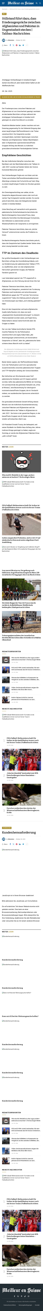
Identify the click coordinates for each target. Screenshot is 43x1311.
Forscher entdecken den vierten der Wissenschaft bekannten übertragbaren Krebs (23, 810)
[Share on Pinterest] (16, 45)
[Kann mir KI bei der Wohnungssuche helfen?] (21, 1003)
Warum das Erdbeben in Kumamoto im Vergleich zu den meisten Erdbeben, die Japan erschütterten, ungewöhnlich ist (25, 679)
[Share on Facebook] (10, 45)
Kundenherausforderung (12, 960)
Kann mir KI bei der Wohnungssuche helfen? (20, 1016)
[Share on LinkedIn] (19, 45)
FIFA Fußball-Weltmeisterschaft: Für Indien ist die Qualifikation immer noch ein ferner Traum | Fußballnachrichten (21, 507)
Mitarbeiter (11, 40)
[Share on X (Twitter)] (13, 45)
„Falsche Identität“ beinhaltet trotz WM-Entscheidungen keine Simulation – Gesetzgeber (22, 775)
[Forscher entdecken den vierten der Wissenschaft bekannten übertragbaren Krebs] (21, 795)
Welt (4, 14)
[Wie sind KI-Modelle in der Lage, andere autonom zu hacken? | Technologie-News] (21, 461)
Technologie (7, 828)
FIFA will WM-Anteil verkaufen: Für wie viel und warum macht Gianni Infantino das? (25, 670)
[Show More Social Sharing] (26, 45)
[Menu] (3, 3)
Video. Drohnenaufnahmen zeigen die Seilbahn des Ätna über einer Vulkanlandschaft (24, 689)
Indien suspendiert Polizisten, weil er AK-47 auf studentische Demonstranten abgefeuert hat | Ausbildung (21, 540)
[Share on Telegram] (23, 45)
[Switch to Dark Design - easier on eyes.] (40, 3)
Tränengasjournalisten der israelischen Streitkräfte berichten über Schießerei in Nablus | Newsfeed (21, 638)
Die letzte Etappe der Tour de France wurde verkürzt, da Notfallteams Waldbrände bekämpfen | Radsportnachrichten (19, 605)
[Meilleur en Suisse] (21, 3)
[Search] (36, 3)
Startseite (4, 9)
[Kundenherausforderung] (21, 861)
